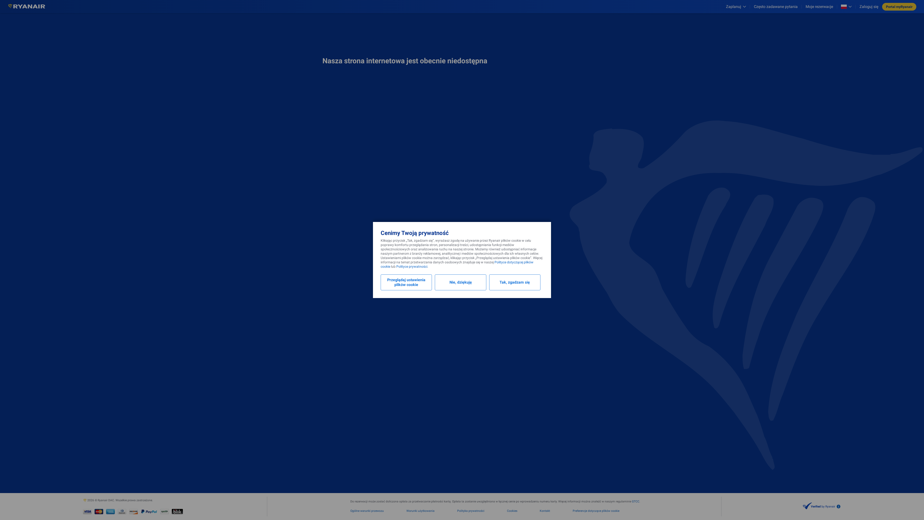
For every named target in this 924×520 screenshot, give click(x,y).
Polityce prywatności (411, 266)
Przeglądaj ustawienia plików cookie (406, 282)
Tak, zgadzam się (515, 282)
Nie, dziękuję (460, 282)
